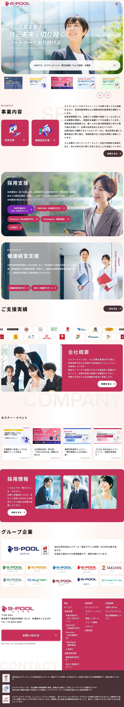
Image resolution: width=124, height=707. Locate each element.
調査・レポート (92, 618)
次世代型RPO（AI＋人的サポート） (19, 209)
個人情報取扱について (113, 617)
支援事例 (88, 603)
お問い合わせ (31, 635)
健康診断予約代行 (17, 287)
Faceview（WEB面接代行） (22, 219)
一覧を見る (112, 308)
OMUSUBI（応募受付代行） (49, 208)
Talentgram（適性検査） (54, 219)
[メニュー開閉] (116, 4)
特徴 (66, 603)
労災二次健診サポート (43, 287)
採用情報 (109, 603)
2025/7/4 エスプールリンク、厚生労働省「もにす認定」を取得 (62, 65)
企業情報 (88, 630)
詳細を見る (112, 153)
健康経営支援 (70, 653)
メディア (89, 626)
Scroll (11, 63)
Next (108, 95)
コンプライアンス (113, 611)
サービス (68, 607)
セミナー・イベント (93, 613)
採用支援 (68, 611)
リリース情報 (91, 622)
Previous (100, 95)
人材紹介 (14, 227)
